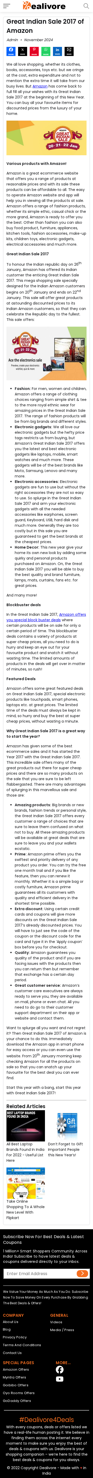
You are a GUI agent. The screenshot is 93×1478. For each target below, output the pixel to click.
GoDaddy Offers (17, 1400)
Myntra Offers (14, 1377)
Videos (56, 1322)
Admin (12, 39)
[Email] (69, 52)
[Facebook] (11, 52)
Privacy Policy (15, 1337)
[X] (22, 52)
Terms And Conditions (22, 1345)
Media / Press (62, 1329)
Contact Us (12, 1352)
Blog (7, 1329)
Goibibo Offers (15, 1385)
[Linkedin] (57, 52)
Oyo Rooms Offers (19, 1392)
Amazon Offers (16, 1369)
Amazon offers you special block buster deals (46, 617)
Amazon (40, 86)
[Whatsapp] (45, 52)
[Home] (44, 6)
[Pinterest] (34, 52)
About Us (10, 1321)
